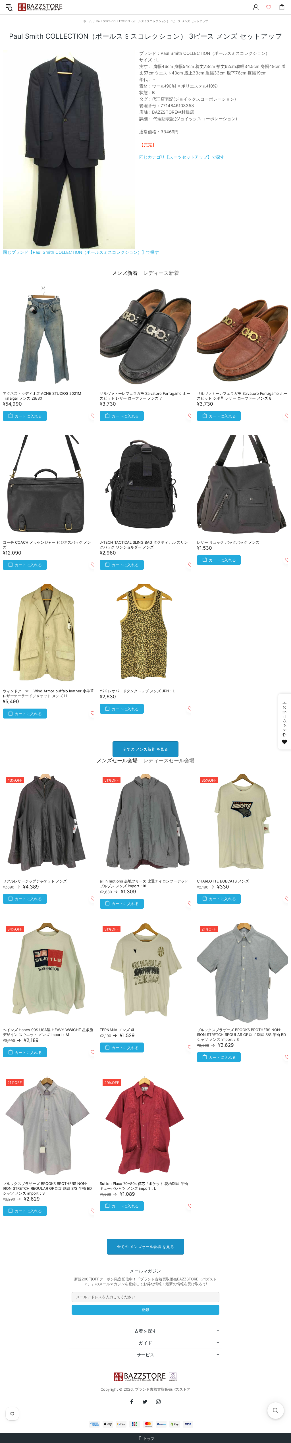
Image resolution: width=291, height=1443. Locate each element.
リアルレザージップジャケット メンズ (35, 881)
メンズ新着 (125, 273)
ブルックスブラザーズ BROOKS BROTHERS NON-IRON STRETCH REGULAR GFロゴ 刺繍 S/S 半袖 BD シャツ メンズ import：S (241, 1034)
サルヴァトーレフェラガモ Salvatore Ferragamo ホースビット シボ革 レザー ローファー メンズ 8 (242, 395)
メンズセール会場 (117, 760)
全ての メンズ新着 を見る (145, 749)
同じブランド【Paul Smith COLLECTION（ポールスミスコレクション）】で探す (81, 252)
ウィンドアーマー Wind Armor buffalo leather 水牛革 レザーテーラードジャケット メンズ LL (48, 693)
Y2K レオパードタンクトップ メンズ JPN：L (137, 691)
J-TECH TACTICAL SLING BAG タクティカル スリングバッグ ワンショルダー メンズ (144, 544)
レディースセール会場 (168, 760)
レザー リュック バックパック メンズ (228, 542)
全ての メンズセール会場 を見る (145, 1246)
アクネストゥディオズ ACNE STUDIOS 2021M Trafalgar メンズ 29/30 (42, 395)
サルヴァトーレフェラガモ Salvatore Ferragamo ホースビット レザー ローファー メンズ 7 (145, 395)
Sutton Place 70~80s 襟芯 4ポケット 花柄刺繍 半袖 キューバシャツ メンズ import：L (144, 1186)
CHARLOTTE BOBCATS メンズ (223, 881)
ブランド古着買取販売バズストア (41, 7)
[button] (275, 1410)
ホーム (87, 21)
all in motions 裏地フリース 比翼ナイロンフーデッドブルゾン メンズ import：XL (144, 883)
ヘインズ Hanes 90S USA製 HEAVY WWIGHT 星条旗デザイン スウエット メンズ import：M (48, 1032)
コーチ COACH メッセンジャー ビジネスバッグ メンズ (47, 544)
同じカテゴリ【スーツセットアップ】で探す (182, 157)
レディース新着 (161, 273)
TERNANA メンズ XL (117, 1029)
